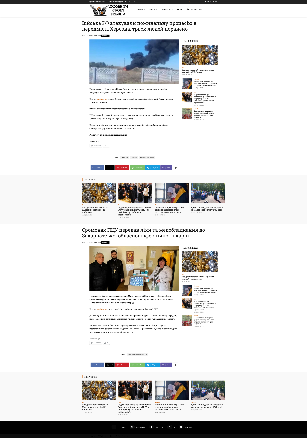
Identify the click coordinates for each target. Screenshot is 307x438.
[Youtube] (216, 1)
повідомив (101, 99)
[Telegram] (210, 1)
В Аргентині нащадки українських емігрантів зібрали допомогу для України (204, 114)
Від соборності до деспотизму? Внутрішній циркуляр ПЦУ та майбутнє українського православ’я (205, 98)
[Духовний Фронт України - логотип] (108, 10)
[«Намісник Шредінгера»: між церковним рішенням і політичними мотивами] (187, 83)
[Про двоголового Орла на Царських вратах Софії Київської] (200, 55)
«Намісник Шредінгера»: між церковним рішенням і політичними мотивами (205, 83)
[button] (190, 2)
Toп (183, 67)
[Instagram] (208, 1)
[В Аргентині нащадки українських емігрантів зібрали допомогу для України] (187, 113)
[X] (213, 1)
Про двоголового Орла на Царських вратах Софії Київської (198, 71)
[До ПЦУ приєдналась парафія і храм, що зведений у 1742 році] (208, 193)
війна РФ (124, 157)
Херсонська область (147, 157)
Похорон (134, 157)
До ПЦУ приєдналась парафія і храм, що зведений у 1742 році (207, 208)
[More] (175, 167)
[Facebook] (205, 1)
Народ (196, 108)
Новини (105, 35)
